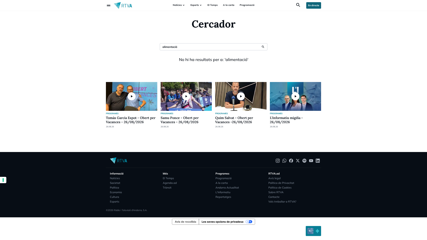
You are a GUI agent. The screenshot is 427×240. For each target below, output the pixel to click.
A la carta (228, 5)
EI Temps (212, 5)
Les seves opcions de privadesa (222, 221)
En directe (313, 5)
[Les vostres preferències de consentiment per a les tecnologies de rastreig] (3, 180)
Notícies (177, 5)
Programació (247, 5)
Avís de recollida (185, 221)
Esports (194, 5)
